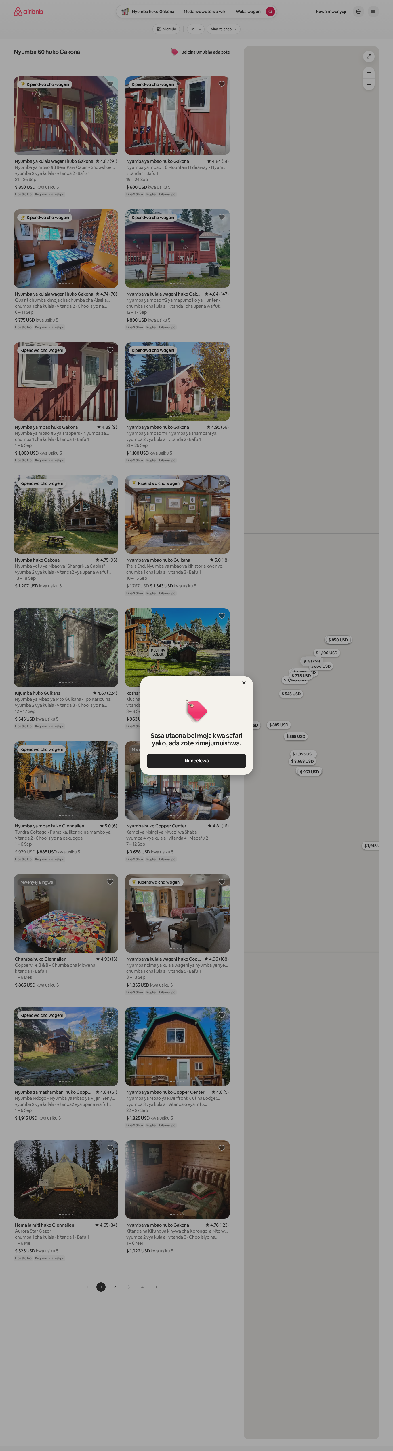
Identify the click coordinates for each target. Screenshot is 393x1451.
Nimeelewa (196, 761)
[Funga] (244, 683)
